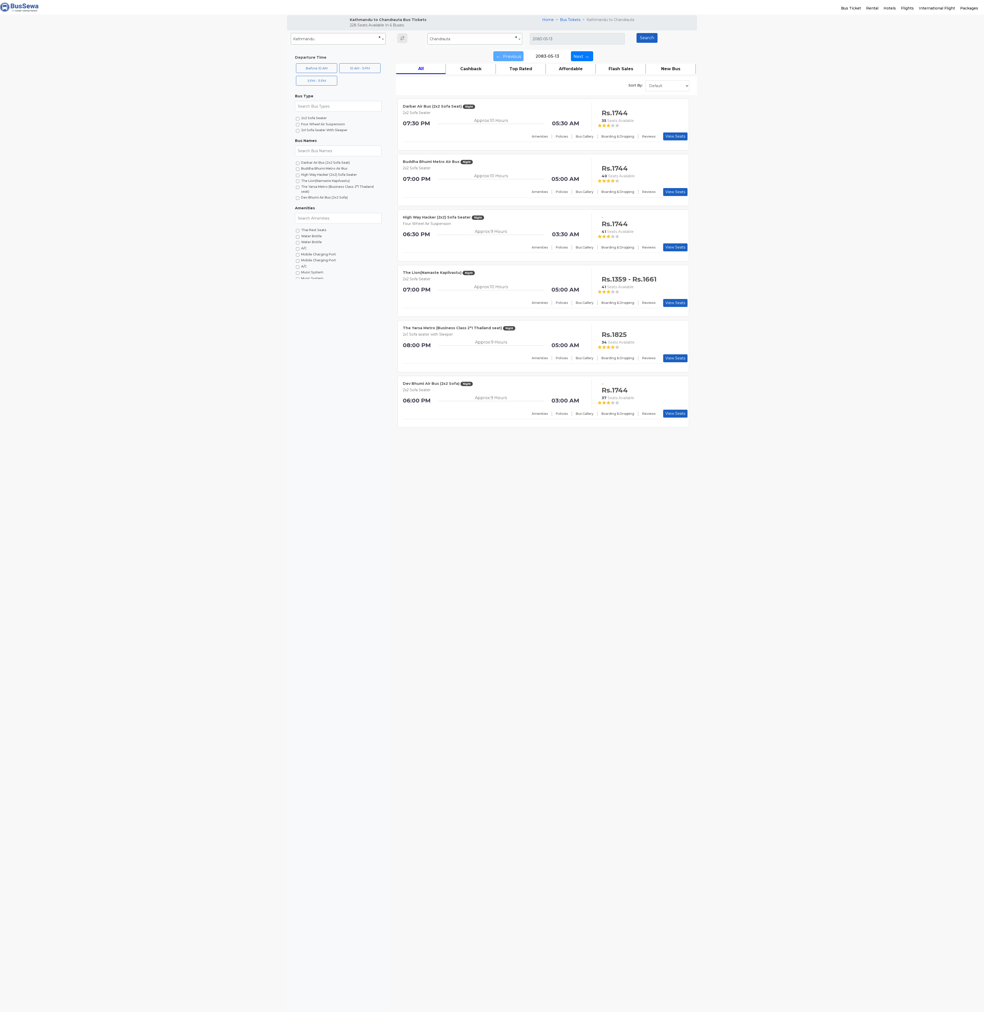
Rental (872, 8)
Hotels (890, 8)
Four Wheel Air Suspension (323, 124)
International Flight (937, 8)
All (421, 68)
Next (581, 56)
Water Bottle (311, 236)
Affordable (571, 68)
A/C (304, 248)
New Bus (670, 68)
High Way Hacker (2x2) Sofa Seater (329, 175)
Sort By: (635, 85)
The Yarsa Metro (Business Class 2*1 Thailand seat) (337, 189)
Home (548, 19)
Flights (907, 8)
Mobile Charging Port (318, 254)
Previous (508, 56)
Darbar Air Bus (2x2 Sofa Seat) (325, 162)
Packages (969, 8)
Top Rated (520, 68)
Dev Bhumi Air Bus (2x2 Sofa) (324, 197)
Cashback (470, 68)
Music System (312, 272)
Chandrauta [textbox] (440, 39)
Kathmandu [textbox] (303, 39)
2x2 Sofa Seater (314, 118)
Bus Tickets (570, 19)
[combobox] (338, 39)
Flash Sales (621, 68)
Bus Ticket (851, 8)
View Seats (675, 136)
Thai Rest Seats (313, 230)
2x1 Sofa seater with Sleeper (324, 130)
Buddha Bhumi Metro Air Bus (324, 168)
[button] (338, 96)
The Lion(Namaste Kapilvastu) (325, 181)
